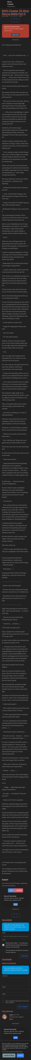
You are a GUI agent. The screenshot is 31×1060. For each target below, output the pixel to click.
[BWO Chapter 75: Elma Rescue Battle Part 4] (15, 20)
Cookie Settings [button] (9, 1055)
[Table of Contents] (12, 20)
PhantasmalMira (14, 16)
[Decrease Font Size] (23, 4)
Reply (11, 1019)
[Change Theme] (19, 4)
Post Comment (23, 1006)
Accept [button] (20, 1055)
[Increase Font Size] (27, 4)
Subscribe (24, 956)
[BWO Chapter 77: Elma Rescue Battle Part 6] (18, 20)
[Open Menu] (4, 4)
